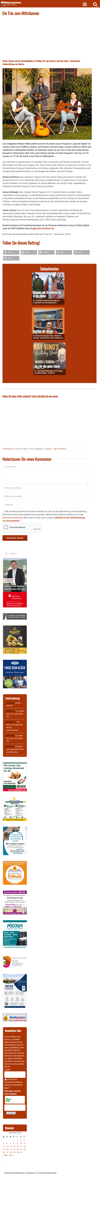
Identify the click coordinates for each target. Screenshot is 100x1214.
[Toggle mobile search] (95, 4)
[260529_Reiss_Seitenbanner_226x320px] (15, 975)
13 (8, 1146)
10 (21, 1143)
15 (14, 1146)
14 (11, 1146)
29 (14, 1152)
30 (18, 1152)
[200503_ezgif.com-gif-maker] (15, 828)
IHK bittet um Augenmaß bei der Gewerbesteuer (15, 749)
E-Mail (7, 1070)
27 (8, 1152)
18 (25, 1146)
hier (8, 1067)
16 (18, 1146)
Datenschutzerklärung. (12, 517)
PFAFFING (61, 449)
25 (25, 1149)
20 (8, 1149)
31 (21, 1152)
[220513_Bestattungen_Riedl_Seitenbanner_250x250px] (15, 892)
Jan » (11, 1155)
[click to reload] (15, 1099)
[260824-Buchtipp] (48, 309)
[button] (11, 252)
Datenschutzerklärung (13, 1082)
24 (21, 1149)
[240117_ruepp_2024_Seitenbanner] (15, 627)
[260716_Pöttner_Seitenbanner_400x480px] (15, 922)
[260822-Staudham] (49, 344)
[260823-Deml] (48, 274)
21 (11, 1149)
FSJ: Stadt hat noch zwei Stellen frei (15, 714)
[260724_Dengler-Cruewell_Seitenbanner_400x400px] (15, 798)
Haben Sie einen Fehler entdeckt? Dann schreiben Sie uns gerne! (30, 396)
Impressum (31, 1173)
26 (4, 1152)
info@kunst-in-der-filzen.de (42, 228)
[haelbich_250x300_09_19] (15, 764)
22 (14, 1149)
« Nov (5, 1155)
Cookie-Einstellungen (47, 1173)
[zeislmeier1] (15, 1015)
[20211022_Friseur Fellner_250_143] (15, 956)
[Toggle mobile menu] (85, 4)
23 (18, 1149)
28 (11, 1152)
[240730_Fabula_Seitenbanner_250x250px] (15, 862)
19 (4, 1149)
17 (21, 1146)
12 (4, 1146)
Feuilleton (48, 449)
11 (25, 1143)
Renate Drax (10, 449)
